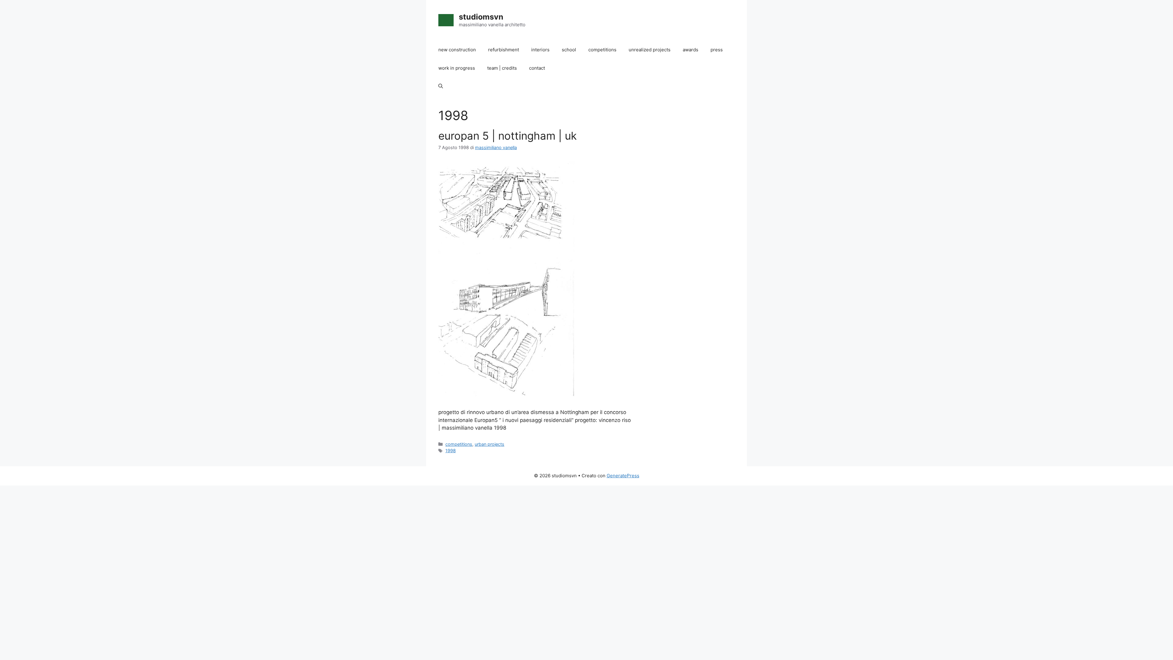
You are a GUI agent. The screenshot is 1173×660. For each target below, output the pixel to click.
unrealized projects (650, 50)
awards (690, 50)
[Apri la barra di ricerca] (440, 86)
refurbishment (503, 50)
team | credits (502, 68)
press (717, 50)
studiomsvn (481, 16)
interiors (540, 50)
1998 (450, 450)
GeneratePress (623, 476)
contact (537, 68)
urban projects (489, 444)
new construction (457, 50)
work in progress (456, 68)
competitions (602, 50)
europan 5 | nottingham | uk (507, 135)
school (569, 50)
